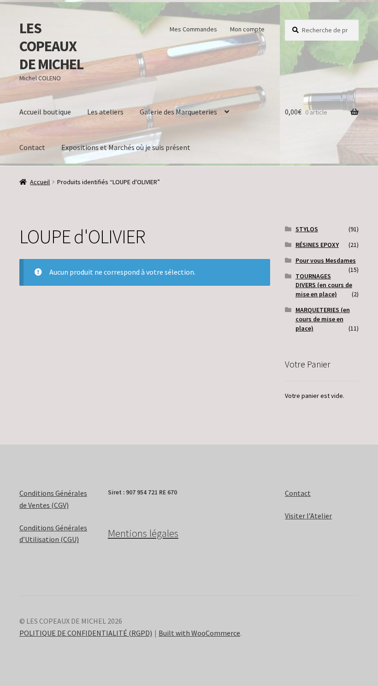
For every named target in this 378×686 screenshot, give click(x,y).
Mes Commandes (193, 29)
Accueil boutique (45, 111)
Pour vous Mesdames (325, 260)
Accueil (40, 182)
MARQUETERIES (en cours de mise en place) (322, 319)
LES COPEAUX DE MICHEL (51, 46)
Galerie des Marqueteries (178, 111)
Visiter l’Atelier (308, 515)
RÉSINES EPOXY (317, 245)
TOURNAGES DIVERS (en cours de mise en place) (323, 285)
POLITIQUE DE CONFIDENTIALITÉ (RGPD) (85, 633)
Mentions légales (143, 533)
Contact (32, 147)
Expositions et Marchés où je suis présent (125, 147)
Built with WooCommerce (199, 633)
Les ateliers (105, 111)
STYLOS (306, 229)
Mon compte (247, 29)
